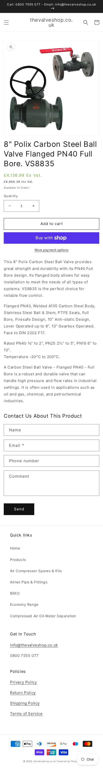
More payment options (51, 250)
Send (19, 509)
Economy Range (24, 604)
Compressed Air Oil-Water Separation (43, 616)
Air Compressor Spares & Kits (36, 571)
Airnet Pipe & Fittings (28, 582)
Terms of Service (26, 713)
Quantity (11, 196)
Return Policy (23, 692)
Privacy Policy (23, 682)
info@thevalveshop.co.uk (34, 645)
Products (18, 559)
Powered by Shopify (68, 761)
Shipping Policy (25, 703)
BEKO (15, 593)
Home (15, 548)
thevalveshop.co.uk (44, 761)
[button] (6, 22)
